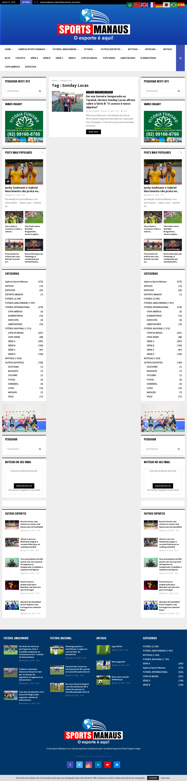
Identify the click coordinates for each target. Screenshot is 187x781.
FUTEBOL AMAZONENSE (64, 49)
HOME (8, 49)
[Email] (117, 764)
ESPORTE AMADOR (14, 294)
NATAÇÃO (12, 392)
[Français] (152, 5)
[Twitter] (79, 764)
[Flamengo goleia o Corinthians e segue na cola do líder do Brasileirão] (57, 649)
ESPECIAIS (150, 49)
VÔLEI (11, 396)
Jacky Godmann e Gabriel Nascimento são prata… (60, 2)
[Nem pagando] (103, 665)
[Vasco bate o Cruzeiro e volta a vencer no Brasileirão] (14, 217)
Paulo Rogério (93, 111)
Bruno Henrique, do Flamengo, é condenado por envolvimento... (34, 257)
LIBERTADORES (127, 58)
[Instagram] (89, 764)
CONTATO (20, 58)
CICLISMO (12, 375)
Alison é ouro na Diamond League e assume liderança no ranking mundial (30, 543)
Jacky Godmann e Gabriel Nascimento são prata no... (22, 189)
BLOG (7, 58)
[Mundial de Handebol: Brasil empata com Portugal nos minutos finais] (12, 605)
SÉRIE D (72, 58)
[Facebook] (70, 764)
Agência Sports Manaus (16, 282)
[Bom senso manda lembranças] (103, 680)
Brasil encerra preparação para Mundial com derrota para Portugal (30, 586)
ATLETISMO (13, 367)
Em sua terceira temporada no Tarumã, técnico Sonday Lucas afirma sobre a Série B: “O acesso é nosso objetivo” (110, 102)
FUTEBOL (88, 49)
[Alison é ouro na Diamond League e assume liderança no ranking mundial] (12, 542)
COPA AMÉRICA (12, 67)
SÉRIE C (59, 58)
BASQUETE (13, 371)
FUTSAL (11, 380)
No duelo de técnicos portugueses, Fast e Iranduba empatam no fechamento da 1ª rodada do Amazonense (31, 652)
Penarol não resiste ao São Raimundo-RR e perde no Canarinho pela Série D (77, 669)
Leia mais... (166, 778)
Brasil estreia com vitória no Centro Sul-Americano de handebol (31, 524)
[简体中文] (137, 5)
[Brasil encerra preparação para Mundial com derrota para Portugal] (12, 585)
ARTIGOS (167, 49)
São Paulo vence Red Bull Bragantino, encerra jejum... (32, 230)
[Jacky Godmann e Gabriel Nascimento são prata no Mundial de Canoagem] (24, 172)
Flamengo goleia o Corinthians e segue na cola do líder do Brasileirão (76, 650)
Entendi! (153, 778)
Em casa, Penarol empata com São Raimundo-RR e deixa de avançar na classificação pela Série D (77, 688)
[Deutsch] (159, 5)
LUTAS (11, 388)
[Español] (181, 5)
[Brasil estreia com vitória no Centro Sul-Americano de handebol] (12, 525)
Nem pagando (118, 661)
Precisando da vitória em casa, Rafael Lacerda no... (12, 257)
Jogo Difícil (117, 646)
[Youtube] (107, 764)
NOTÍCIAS (133, 49)
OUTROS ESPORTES (110, 49)
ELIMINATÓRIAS (148, 58)
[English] (144, 5)
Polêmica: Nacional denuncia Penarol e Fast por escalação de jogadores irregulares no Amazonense (31, 675)
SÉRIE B (46, 58)
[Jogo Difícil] (103, 649)
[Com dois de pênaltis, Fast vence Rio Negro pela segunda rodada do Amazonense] (11, 695)
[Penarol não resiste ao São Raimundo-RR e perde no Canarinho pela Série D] (57, 670)
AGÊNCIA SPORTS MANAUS (31, 49)
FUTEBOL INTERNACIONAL (17, 307)
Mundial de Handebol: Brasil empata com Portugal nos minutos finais (30, 606)
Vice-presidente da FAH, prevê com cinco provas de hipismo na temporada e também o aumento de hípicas (31, 564)
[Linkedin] (98, 764)
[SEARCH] (40, 91)
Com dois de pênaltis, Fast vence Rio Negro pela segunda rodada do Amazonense (31, 696)
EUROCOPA (30, 67)
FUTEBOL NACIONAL (14, 328)
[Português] (174, 5)
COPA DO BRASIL (89, 58)
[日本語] (166, 5)
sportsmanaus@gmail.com (98, 756)
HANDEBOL (13, 384)
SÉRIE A (34, 58)
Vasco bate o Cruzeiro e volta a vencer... (13, 229)
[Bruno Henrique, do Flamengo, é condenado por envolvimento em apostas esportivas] (34, 245)
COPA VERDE (109, 58)
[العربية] (130, 5)
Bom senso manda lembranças (120, 678)
